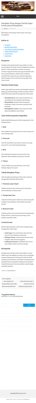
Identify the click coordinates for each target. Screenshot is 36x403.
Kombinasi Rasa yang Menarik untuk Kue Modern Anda (15, 315)
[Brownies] (18, 10)
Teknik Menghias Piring (11, 51)
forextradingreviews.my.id (9, 361)
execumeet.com (6, 340)
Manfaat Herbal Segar (11, 47)
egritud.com (5, 367)
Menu (17, 16)
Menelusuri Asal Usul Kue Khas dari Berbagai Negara (14, 312)
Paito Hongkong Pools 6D (8, 387)
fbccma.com (5, 342)
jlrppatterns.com (6, 381)
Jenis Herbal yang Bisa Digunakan (14, 49)
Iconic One (9, 399)
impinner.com (5, 354)
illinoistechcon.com (7, 377)
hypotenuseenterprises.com (10, 351)
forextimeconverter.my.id (9, 365)
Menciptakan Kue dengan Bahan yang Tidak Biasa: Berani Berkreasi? (9, 284)
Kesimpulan (8, 56)
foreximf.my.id (6, 358)
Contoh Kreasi (9, 53)
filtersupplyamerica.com (8, 344)
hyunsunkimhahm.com (8, 374)
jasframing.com (6, 356)
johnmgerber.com (7, 382)
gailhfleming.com (6, 370)
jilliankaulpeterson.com (8, 379)
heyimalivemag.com (7, 372)
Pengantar (7, 45)
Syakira (6, 28)
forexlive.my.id (6, 360)
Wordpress (26, 399)
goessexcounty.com (7, 345)
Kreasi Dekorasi (11, 270)
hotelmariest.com (7, 349)
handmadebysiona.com (8, 347)
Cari (2, 302)
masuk (10, 296)
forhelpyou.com (6, 368)
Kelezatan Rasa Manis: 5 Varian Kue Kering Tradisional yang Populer (26, 284)
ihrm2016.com (6, 375)
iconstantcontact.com (8, 353)
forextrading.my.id (7, 363)
